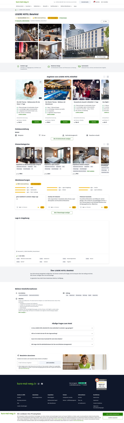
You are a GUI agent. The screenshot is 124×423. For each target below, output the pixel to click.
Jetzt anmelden (50, 362)
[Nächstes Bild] (40, 90)
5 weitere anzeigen (51, 114)
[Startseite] (16, 9)
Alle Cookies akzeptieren (112, 414)
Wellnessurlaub (19, 6)
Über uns (80, 400)
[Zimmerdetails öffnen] (40, 149)
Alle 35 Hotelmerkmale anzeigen (62, 138)
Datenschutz (96, 397)
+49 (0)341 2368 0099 (59, 2)
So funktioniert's (82, 403)
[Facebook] (42, 384)
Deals (75, 6)
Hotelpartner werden (67, 397)
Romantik (45, 6)
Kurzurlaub (28, 6)
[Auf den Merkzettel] (40, 82)
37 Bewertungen (63, 18)
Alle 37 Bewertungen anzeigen (62, 212)
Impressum (95, 400)
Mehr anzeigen (22, 312)
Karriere (80, 397)
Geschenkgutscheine (37, 397)
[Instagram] (38, 384)
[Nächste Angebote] (108, 77)
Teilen (105, 21)
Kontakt (19, 397)
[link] (29, 102)
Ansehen (37, 122)
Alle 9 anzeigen (90, 171)
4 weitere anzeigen (22, 114)
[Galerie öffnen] (26, 32)
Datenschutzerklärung (24, 368)
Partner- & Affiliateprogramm (69, 400)
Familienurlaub (54, 6)
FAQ (18, 403)
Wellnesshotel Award (52, 400)
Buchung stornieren (21, 400)
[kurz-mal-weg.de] (22, 2)
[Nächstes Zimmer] (108, 144)
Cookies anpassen (58, 419)
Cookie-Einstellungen (22, 406)
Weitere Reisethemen (66, 6)
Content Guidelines (97, 403)
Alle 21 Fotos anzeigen (101, 56)
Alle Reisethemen (52, 403)
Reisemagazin (51, 397)
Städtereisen (37, 6)
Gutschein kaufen (84, 2)
